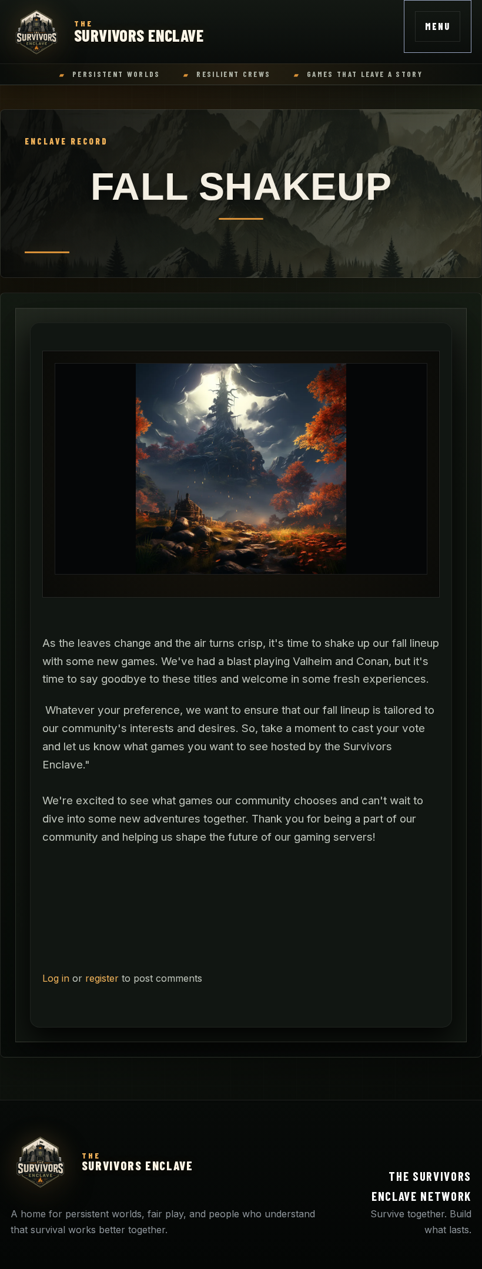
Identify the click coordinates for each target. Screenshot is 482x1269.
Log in (55, 978)
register (102, 978)
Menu (437, 26)
